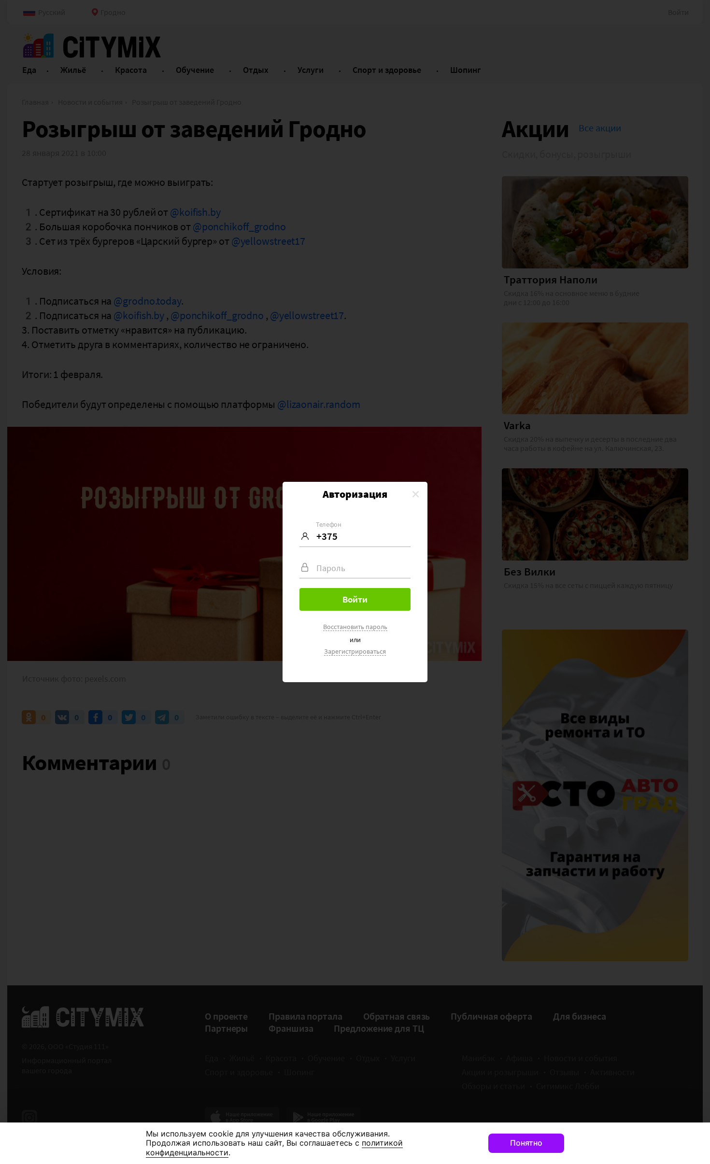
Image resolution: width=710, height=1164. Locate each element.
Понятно (526, 1143)
